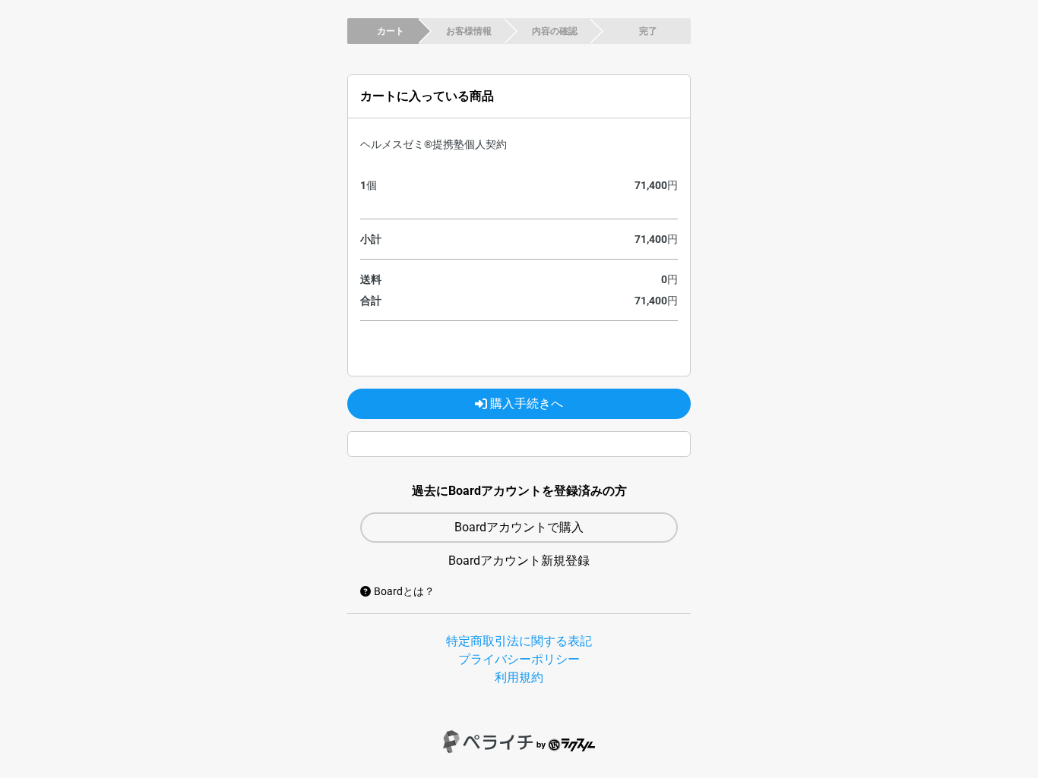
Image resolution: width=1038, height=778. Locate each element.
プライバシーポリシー (519, 659)
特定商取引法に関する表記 (519, 641)
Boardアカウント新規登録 (519, 560)
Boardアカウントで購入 (519, 527)
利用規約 (519, 677)
